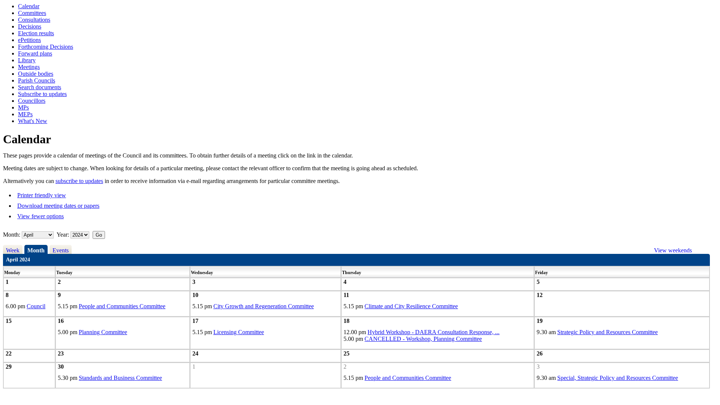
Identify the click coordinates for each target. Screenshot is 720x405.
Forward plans (35, 53)
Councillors (31, 101)
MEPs (25, 114)
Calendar (28, 6)
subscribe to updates (79, 181)
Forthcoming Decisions (45, 47)
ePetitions (29, 40)
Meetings (29, 67)
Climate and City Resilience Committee (411, 306)
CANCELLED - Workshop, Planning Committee (423, 339)
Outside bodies (35, 73)
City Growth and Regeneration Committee (263, 306)
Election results (36, 33)
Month (36, 250)
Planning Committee (103, 332)
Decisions (29, 26)
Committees (32, 13)
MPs (23, 107)
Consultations (34, 19)
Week (13, 250)
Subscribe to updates (42, 94)
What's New (32, 121)
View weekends (673, 250)
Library (27, 60)
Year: (63, 234)
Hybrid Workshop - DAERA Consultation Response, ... (434, 332)
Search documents (39, 87)
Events (60, 250)
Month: (11, 234)
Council (36, 306)
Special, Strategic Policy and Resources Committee (617, 378)
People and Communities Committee (122, 306)
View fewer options (40, 216)
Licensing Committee (238, 332)
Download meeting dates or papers (58, 205)
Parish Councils (36, 80)
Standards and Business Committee (120, 378)
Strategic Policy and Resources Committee (607, 332)
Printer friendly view (41, 195)
